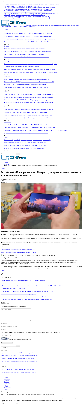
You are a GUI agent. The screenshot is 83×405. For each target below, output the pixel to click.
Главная (6, 29)
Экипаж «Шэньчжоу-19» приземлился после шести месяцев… (18, 358)
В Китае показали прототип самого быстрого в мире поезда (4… (18, 372)
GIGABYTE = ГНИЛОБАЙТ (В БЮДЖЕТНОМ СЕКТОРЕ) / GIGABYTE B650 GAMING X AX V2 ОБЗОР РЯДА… (36, 130)
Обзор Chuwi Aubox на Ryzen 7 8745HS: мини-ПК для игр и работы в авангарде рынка (28, 100)
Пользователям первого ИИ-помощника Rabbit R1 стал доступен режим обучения (23, 280)
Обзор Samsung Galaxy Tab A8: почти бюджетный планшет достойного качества (26, 87)
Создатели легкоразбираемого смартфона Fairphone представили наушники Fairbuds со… (28, 117)
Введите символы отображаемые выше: (20, 339)
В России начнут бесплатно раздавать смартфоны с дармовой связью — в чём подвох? (28, 10)
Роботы (6, 137)
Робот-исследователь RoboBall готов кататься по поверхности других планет (25, 145)
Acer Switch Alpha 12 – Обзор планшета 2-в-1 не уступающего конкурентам (25, 84)
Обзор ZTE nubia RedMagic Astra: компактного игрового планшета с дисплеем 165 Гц (27, 79)
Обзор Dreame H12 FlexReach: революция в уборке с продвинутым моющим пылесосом (28, 109)
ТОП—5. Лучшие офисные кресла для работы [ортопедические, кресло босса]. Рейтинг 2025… (30, 127)
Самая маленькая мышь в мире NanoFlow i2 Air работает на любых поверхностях (26, 16)
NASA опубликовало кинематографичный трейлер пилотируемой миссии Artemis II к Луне (29, 7)
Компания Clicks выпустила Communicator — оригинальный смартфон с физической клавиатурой (31, 13)
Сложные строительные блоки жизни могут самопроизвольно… (18, 249)
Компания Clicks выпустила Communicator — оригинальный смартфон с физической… (28, 51)
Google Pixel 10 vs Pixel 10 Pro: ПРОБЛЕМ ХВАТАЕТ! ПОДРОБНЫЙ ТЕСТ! (25, 124)
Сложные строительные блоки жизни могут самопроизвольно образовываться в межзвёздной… (30, 64)
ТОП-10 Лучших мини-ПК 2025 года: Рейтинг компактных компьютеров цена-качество (28, 97)
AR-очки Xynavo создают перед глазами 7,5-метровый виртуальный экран (24, 15)
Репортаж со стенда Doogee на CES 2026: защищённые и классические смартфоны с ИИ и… (29, 39)
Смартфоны (7, 30)
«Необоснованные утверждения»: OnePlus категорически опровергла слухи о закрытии (28, 9)
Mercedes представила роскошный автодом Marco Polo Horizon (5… (19, 355)
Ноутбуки (6, 91)
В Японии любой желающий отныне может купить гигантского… (19, 361)
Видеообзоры (7, 122)
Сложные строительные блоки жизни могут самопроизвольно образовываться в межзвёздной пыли (31, 4)
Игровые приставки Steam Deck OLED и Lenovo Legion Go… (18, 352)
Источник (3, 270)
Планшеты (7, 76)
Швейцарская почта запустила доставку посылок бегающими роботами (24, 148)
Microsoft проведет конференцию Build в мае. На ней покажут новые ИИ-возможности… (28, 115)
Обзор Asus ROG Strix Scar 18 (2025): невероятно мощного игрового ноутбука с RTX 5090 (29, 94)
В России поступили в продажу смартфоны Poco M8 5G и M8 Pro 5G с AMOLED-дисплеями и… (31, 41)
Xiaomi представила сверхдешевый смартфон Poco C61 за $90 (18, 369)
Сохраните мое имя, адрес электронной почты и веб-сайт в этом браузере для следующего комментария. (31, 332)
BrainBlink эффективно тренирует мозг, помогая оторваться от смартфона (24, 12)
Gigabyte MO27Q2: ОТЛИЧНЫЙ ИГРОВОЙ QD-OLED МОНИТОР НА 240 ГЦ (26, 133)
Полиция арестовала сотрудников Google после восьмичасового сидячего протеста (27, 112)
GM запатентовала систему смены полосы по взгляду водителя (21, 6)
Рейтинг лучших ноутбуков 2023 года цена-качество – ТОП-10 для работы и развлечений (28, 102)
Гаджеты (6, 46)
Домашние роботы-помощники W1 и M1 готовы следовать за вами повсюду (25, 142)
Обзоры (6, 106)
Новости (6, 61)
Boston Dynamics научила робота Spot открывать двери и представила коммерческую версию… (30, 72)
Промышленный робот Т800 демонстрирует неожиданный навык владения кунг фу (27, 18)
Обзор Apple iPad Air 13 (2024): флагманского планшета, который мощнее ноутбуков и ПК (29, 82)
